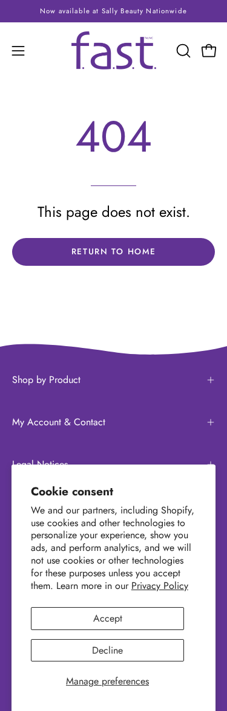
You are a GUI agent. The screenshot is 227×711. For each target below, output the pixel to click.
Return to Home (113, 251)
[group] (113, 11)
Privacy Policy (159, 586)
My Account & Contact (58, 422)
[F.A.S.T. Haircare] (113, 50)
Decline (107, 650)
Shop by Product (46, 380)
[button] (182, 50)
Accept (107, 618)
